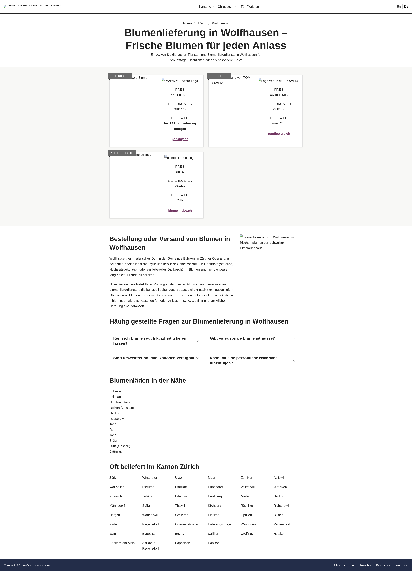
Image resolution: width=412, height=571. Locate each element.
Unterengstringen (220, 524)
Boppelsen (182, 543)
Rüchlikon (248, 505)
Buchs (179, 533)
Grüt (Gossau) (119, 446)
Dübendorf (215, 487)
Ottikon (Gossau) (121, 407)
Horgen (114, 515)
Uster (179, 477)
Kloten (113, 524)
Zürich (189, 466)
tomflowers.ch (279, 133)
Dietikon (213, 515)
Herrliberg (215, 496)
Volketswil (248, 487)
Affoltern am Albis (122, 543)
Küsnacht (116, 496)
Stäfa (113, 440)
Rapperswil (117, 418)
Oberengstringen (187, 524)
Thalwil (180, 505)
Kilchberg (214, 505)
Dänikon (214, 543)
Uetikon (279, 496)
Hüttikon (279, 533)
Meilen (245, 496)
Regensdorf (282, 524)
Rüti (112, 429)
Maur (211, 477)
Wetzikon (280, 487)
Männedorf (117, 505)
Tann (112, 424)
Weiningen (248, 524)
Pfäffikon (181, 487)
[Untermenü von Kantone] (213, 7)
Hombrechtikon (120, 402)
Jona (112, 435)
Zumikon (247, 477)
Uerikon (114, 413)
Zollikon (147, 496)
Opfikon (246, 515)
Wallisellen (116, 487)
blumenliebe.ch (180, 210)
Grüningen (116, 451)
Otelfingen (248, 533)
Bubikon (115, 391)
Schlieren (181, 515)
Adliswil (279, 477)
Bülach (278, 515)
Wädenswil (150, 515)
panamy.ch (180, 139)
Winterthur (149, 477)
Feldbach (115, 397)
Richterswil (281, 505)
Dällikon (213, 533)
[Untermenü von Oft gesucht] (236, 7)
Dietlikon (148, 487)
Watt (112, 533)
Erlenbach (182, 496)
